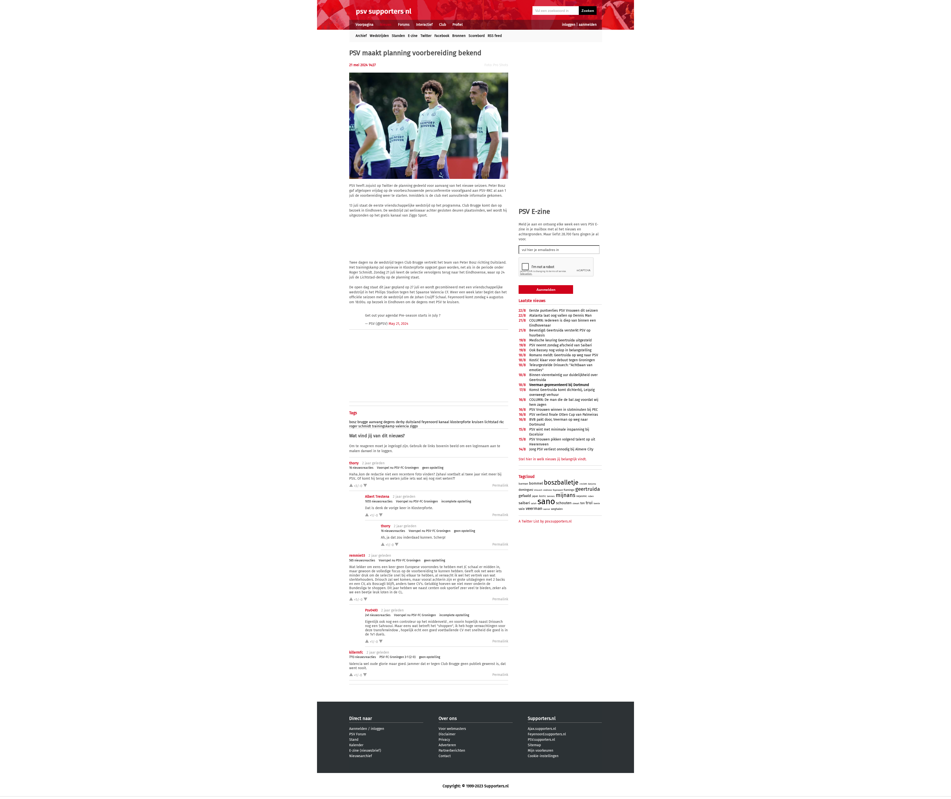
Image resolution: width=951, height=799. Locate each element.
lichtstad (491, 422)
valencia (402, 426)
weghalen (557, 509)
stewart (576, 503)
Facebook (441, 36)
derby (400, 422)
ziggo (414, 426)
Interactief (424, 25)
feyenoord (430, 422)
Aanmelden (358, 729)
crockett (583, 484)
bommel (536, 483)
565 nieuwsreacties (362, 560)
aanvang (375, 422)
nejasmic (581, 496)
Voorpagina (364, 25)
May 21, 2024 (398, 324)
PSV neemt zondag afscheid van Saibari (560, 345)
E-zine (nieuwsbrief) (365, 750)
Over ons (448, 718)
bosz (352, 422)
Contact (445, 756)
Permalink (500, 485)
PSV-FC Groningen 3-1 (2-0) (397, 657)
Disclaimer (447, 734)
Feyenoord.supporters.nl (547, 734)
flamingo (569, 490)
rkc (501, 422)
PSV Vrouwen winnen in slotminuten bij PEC (563, 410)
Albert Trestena (377, 497)
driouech (538, 490)
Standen (398, 36)
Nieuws (386, 25)
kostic (542, 496)
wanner (546, 509)
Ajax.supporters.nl (542, 729)
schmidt (364, 426)
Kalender (356, 745)
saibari (524, 503)
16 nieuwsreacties (361, 467)
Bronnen (459, 36)
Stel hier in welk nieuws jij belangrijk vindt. (552, 459)
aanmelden (588, 25)
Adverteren (447, 745)
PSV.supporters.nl (541, 740)
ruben (591, 496)
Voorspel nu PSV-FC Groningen (398, 467)
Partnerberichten (452, 750)
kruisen (477, 422)
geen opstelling (432, 467)
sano (546, 501)
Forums (404, 25)
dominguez (526, 490)
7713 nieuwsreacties (362, 657)
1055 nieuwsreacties (379, 501)
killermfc (356, 652)
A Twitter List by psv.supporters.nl (545, 521)
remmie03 (357, 555)
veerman (534, 508)
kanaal (444, 422)
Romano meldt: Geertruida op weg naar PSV (563, 355)
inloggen (568, 25)
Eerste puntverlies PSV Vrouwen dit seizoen (563, 310)
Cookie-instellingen (543, 756)
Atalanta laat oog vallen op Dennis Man (560, 315)
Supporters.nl (541, 718)
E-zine (413, 36)
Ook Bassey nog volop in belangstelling (560, 350)
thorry (354, 463)
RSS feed (495, 36)
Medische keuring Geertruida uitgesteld (560, 340)
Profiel (457, 25)
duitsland (413, 422)
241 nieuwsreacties (378, 615)
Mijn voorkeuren (540, 750)
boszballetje (561, 482)
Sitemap (534, 745)
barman (523, 483)
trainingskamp (383, 426)
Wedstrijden (379, 36)
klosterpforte (460, 422)
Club (442, 25)
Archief (361, 36)
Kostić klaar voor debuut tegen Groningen (562, 360)
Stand (353, 740)
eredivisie (547, 490)
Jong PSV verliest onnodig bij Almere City (561, 449)
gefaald (525, 496)
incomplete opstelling (456, 501)
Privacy (444, 740)
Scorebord (477, 36)
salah (533, 503)
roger (353, 426)
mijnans (565, 495)
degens (389, 422)
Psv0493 (371, 610)
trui (589, 502)
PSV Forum (357, 734)
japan (535, 496)
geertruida (587, 489)
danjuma (592, 484)
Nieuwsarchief (360, 756)
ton (582, 503)
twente (597, 503)
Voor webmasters (452, 729)
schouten (564, 503)
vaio (522, 509)
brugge (362, 422)
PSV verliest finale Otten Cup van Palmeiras (563, 415)
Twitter (426, 36)
